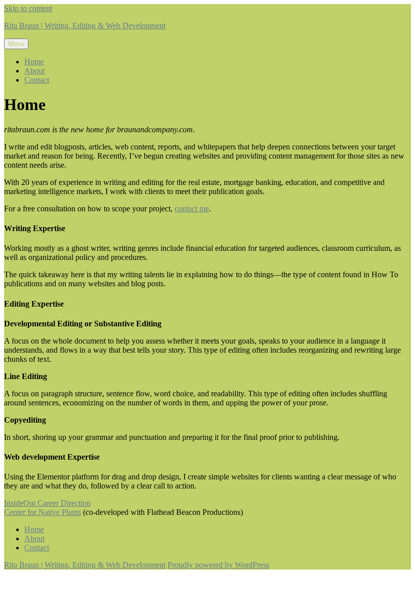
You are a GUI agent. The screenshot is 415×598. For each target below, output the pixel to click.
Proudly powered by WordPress (218, 564)
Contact (36, 80)
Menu (16, 44)
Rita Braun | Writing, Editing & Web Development (84, 25)
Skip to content (28, 8)
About (34, 70)
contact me (192, 208)
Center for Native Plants (42, 512)
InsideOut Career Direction (47, 503)
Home (34, 61)
